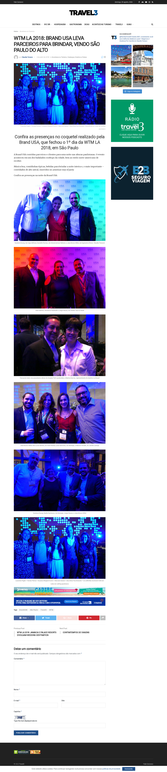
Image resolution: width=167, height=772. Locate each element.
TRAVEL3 (119, 24)
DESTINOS (36, 24)
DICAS (86, 24)
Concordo (129, 769)
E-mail (17, 700)
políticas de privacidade (111, 769)
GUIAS (129, 24)
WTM (51, 610)
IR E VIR (47, 24)
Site (63, 701)
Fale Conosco (18, 2)
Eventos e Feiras (81, 57)
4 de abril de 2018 (43, 57)
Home (16, 31)
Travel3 (44, 610)
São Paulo (34, 610)
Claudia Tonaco (27, 57)
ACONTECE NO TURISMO (101, 24)
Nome (17, 689)
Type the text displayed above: (25, 721)
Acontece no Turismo (27, 31)
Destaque (71, 57)
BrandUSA (23, 610)
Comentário (19, 659)
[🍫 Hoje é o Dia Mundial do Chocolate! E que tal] (143, 77)
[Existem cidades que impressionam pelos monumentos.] (121, 55)
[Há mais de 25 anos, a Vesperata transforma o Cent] (143, 55)
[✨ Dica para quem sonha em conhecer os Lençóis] (121, 77)
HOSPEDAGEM (60, 24)
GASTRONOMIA (76, 24)
